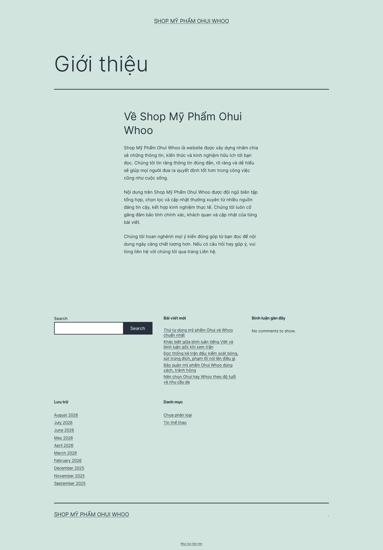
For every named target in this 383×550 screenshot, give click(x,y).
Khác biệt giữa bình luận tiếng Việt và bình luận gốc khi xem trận (198, 344)
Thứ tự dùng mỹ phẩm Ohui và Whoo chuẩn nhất (198, 332)
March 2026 (65, 453)
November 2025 (69, 475)
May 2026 (63, 438)
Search (61, 318)
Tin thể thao (175, 422)
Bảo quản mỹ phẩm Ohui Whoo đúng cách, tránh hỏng (198, 368)
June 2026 (64, 430)
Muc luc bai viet (191, 543)
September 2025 (70, 483)
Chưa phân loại (178, 415)
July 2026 (63, 422)
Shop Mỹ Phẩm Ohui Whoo (191, 21)
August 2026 (66, 415)
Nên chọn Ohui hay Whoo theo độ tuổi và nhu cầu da (200, 379)
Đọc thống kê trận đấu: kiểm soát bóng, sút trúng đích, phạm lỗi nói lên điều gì (201, 356)
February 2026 (68, 460)
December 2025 (69, 468)
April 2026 (63, 445)
